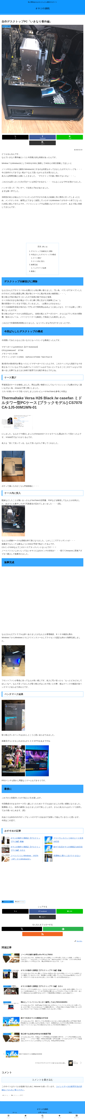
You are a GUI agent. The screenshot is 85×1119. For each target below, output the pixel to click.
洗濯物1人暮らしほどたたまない (67, 856)
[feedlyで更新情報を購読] (63, 929)
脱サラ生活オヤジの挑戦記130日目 (68, 847)
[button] (42, 143)
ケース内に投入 (39, 261)
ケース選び (37, 258)
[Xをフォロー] (22, 929)
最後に (33, 271)
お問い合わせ (42, 1112)
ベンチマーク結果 (39, 268)
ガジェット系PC (8, 901)
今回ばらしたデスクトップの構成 (43, 254)
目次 (39, 247)
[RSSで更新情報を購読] (42, 934)
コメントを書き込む (42, 1079)
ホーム (15, 1112)
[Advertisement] (42, 225)
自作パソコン (20, 901)
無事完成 (34, 265)
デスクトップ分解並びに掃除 (41, 251)
